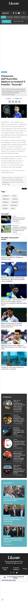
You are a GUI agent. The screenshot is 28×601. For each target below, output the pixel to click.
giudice (15, 199)
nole (12, 208)
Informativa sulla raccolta (9, 580)
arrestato (6, 199)
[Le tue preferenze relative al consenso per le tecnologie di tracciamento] (2, 599)
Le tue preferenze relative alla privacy (15, 577)
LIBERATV (9, 98)
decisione (14, 205)
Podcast (17, 17)
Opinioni (10, 17)
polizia (5, 205)
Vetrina (23, 17)
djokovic (14, 202)
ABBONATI (5, 13)
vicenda (5, 208)
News (3, 17)
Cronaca (6, 21)
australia (6, 195)
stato (14, 195)
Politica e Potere (19, 21)
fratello (5, 202)
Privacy (25, 568)
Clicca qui (5, 182)
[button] (13, 573)
